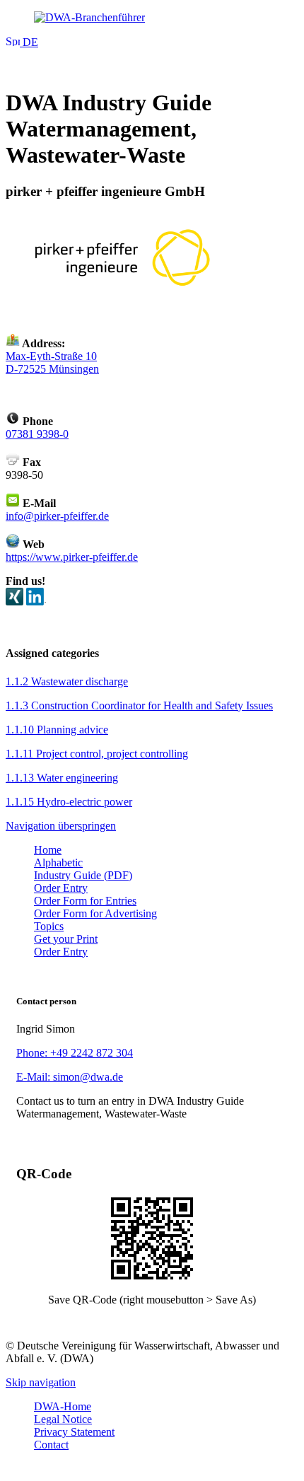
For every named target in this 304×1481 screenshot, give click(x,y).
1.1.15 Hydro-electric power (69, 802)
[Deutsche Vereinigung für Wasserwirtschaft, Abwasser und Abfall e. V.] (152, 17)
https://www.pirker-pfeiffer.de (72, 557)
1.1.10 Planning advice (57, 730)
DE (29, 42)
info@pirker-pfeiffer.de (57, 516)
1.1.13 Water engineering (62, 778)
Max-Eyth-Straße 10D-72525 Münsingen (52, 362)
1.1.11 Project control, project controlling (97, 754)
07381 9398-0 (37, 434)
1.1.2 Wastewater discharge (67, 681)
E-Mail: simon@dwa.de (69, 1077)
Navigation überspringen (61, 826)
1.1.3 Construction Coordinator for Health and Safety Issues (139, 705)
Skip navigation (41, 1382)
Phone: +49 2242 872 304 (74, 1053)
